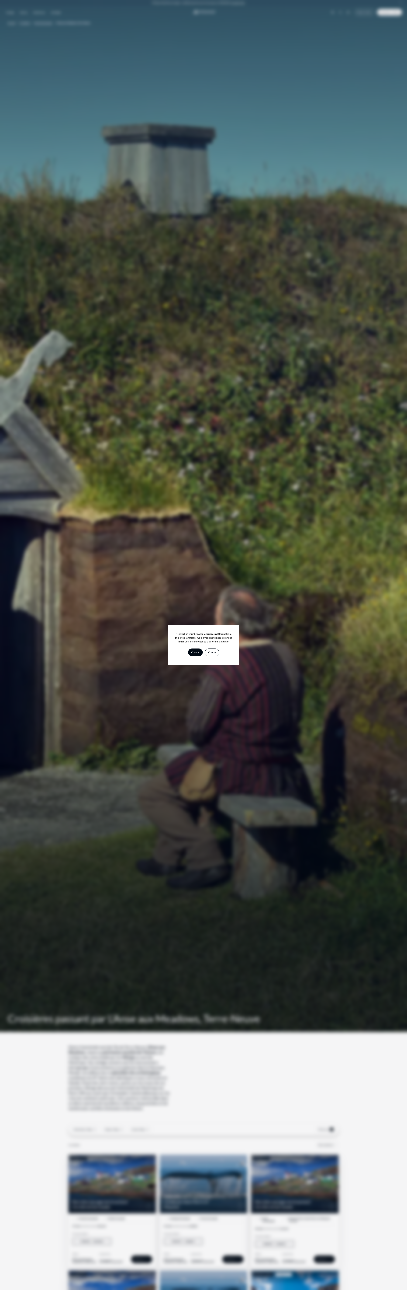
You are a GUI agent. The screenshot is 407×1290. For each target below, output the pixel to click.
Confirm (195, 652)
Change (212, 652)
